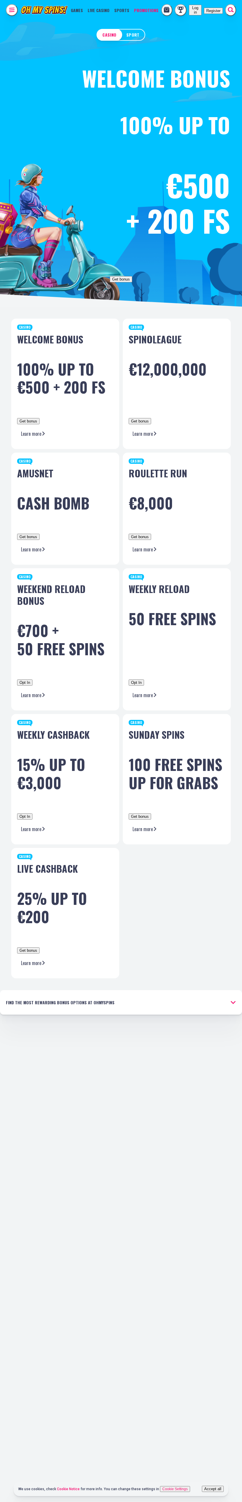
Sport (132, 35)
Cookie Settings (175, 1489)
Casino (109, 35)
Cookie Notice (69, 1489)
